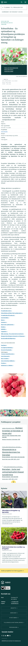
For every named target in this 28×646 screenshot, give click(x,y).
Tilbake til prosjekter (13, 7)
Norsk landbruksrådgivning (8, 338)
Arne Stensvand (5, 356)
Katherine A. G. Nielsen (6, 365)
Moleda (3, 327)
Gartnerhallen (4, 317)
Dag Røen (3, 345)
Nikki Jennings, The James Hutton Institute (12, 333)
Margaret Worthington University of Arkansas (12, 336)
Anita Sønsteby (4, 131)
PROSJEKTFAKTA (8, 69)
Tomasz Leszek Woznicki (7, 354)
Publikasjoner (8, 71)
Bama (2, 320)
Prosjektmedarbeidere (11, 68)
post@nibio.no (14, 603)
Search (21, 2)
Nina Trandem (4, 358)
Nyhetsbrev (13, 617)
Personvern (13, 627)
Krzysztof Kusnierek (6, 350)
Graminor (3, 322)
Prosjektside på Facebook (7, 315)
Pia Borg (3, 363)
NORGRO (3, 329)
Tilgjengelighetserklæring (13, 622)
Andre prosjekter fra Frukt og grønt (12, 571)
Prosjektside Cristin (6, 310)
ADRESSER (13, 612)
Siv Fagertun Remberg (6, 347)
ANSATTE (14, 608)
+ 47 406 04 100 (14, 601)
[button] (13, 434)
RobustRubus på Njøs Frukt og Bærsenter (11, 313)
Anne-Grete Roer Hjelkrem (7, 360)
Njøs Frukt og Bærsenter (7, 324)
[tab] (13, 434)
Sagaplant (4, 331)
